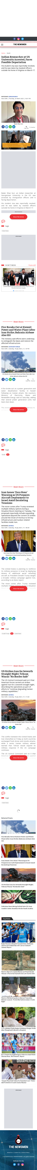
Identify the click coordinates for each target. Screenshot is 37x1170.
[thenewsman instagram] (18, 38)
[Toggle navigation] (1, 44)
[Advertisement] (18, 18)
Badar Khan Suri (18, 124)
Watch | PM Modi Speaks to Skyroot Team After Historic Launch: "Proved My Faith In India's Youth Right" (18, 999)
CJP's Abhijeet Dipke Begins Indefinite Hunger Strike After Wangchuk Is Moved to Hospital (18, 1029)
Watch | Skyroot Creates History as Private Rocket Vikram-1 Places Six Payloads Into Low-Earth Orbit (18, 972)
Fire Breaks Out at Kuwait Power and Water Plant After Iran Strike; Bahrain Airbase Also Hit (18, 839)
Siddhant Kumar (14, 346)
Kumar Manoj (13, 96)
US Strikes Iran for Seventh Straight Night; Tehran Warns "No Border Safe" (17, 885)
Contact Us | (17, 1152)
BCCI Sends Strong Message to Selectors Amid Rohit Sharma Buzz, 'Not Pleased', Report (18, 1055)
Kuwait (3, 454)
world (8, 53)
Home (3, 53)
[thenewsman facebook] (14, 38)
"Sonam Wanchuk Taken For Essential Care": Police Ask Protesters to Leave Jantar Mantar (18, 1081)
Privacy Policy (25, 1152)
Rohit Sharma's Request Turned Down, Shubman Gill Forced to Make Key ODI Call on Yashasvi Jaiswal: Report (17, 945)
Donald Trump (5, 633)
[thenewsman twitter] (22, 38)
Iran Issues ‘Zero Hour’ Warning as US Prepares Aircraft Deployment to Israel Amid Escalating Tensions (18, 862)
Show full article (18, 217)
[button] (32, 42)
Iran (8, 454)
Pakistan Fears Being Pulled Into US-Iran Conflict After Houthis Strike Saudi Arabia (17, 907)
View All (32, 265)
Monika (11, 525)
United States (5, 231)
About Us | (10, 1152)
